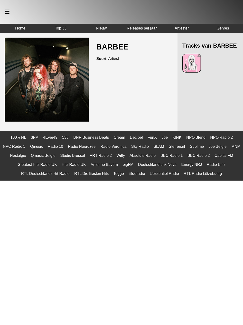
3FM (34, 137)
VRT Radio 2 (101, 155)
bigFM (128, 164)
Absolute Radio (143, 155)
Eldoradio (137, 174)
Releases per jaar (142, 28)
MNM (235, 146)
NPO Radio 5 (14, 146)
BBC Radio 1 (171, 155)
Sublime (197, 146)
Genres (223, 28)
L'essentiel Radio (164, 174)
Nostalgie (18, 155)
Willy (121, 155)
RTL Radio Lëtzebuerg (203, 174)
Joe (165, 137)
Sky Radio (140, 146)
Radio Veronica (113, 146)
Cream (119, 137)
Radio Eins (216, 164)
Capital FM (224, 155)
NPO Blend (196, 137)
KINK (177, 137)
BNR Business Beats (91, 137)
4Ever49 (50, 137)
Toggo (118, 174)
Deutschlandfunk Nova (157, 164)
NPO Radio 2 (221, 137)
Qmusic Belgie (43, 155)
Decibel (136, 137)
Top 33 (60, 28)
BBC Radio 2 (198, 155)
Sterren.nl (177, 146)
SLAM (159, 146)
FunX (152, 137)
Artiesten (182, 28)
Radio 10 (55, 146)
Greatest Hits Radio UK (37, 164)
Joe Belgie (218, 146)
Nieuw (101, 28)
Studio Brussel (72, 155)
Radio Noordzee (82, 146)
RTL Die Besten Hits (91, 174)
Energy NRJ (191, 164)
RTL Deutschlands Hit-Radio (45, 174)
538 (65, 137)
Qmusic (36, 146)
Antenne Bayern (104, 164)
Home (20, 28)
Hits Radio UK (74, 164)
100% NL (18, 137)
